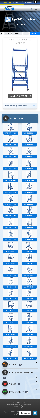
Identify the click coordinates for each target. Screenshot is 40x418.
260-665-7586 (27, 2)
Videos (14, 383)
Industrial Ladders (17, 33)
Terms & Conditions (19, 402)
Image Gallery (18, 391)
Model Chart (16, 118)
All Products (8, 33)
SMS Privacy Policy (20, 407)
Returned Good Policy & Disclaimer (19, 405)
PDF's (19, 375)
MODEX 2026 (7, 2)
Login (17, 2)
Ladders (26, 33)
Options (15, 364)
